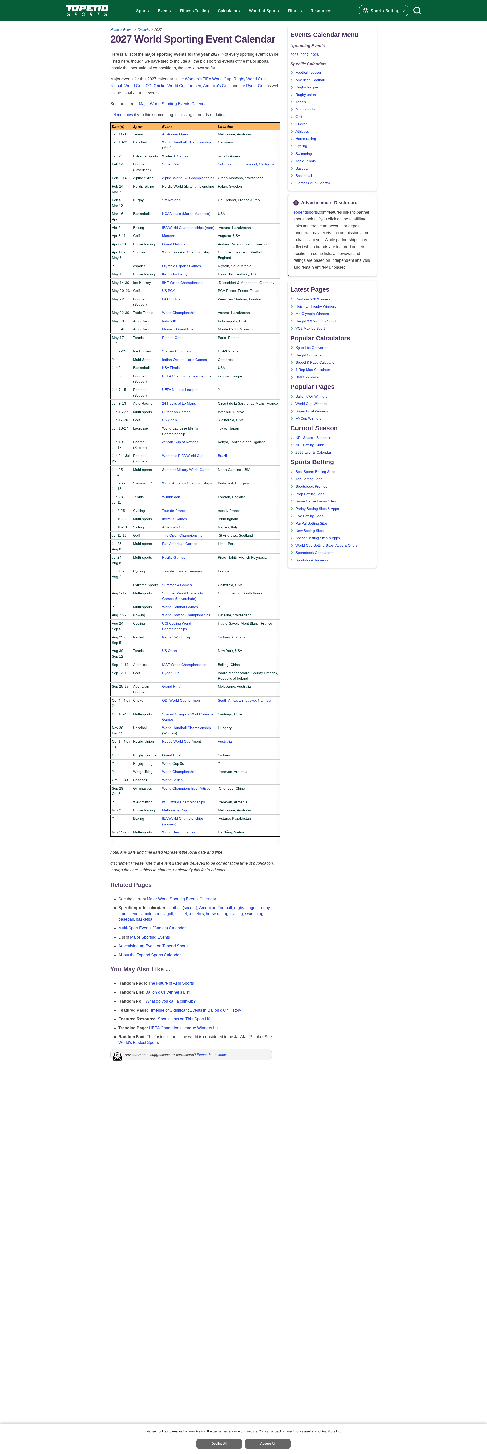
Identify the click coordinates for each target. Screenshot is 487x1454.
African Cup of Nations (180, 442)
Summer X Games (177, 585)
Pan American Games (179, 544)
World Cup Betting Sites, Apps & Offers (326, 545)
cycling (236, 913)
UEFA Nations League (179, 390)
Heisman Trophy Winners (315, 306)
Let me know (121, 115)
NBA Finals (171, 368)
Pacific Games (173, 557)
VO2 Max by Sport (310, 328)
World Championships (179, 772)
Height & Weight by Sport (315, 321)
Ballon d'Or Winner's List (167, 992)
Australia (225, 741)
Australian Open (175, 134)
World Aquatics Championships (187, 483)
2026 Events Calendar (313, 452)
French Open (172, 337)
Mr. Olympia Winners (312, 314)
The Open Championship (182, 535)
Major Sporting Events (150, 937)
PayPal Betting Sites (311, 523)
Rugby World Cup (249, 79)
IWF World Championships (183, 802)
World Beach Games (178, 832)
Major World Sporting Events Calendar (173, 104)
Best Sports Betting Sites (315, 472)
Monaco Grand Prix (177, 329)
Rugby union (305, 95)
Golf (298, 117)
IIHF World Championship (182, 283)
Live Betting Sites (309, 516)
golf (170, 913)
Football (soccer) (309, 72)
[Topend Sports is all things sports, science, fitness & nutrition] (87, 10)
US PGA (168, 291)
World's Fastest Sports (138, 1042)
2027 (305, 55)
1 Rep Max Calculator (312, 370)
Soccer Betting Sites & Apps (317, 538)
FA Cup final (171, 299)
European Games (176, 412)
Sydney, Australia (231, 637)
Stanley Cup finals (176, 351)
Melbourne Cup (174, 810)
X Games (180, 156)
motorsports (154, 913)
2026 (294, 55)
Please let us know (212, 1055)
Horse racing (305, 139)
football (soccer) (182, 908)
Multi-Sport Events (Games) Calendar (152, 928)
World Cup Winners (311, 404)
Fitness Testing (194, 10)
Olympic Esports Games (181, 266)
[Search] (417, 10)
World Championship (179, 313)
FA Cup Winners (308, 418)
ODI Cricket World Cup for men (173, 86)
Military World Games (194, 470)
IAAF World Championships (184, 665)
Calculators (229, 10)
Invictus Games (174, 519)
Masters (168, 236)
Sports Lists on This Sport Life (185, 1019)
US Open (169, 420)
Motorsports (305, 109)
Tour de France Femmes (182, 571)
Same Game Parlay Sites (315, 501)
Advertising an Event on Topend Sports (153, 946)
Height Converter (309, 355)
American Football (215, 908)
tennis (136, 913)
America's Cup (216, 86)
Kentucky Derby (174, 274)
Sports (142, 10)
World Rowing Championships (186, 615)
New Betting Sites (309, 531)
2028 (315, 55)
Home (114, 30)
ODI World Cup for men (181, 700)
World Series (172, 780)
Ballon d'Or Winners (311, 396)
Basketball (303, 176)
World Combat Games (180, 607)
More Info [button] (334, 1431)
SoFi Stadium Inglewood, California (246, 164)
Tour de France (174, 511)
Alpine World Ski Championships (188, 178)
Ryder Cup (256, 86)
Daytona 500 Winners (312, 299)
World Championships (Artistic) (187, 788)
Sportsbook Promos (311, 486)
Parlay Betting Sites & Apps (317, 509)
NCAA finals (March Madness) (186, 214)
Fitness (295, 10)
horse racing (217, 913)
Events (164, 10)
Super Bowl (171, 164)
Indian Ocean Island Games (184, 360)
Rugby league (306, 87)
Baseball (302, 168)
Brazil (222, 456)
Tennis (300, 102)
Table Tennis (305, 161)
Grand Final (171, 686)
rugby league (246, 908)
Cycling (301, 146)
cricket (181, 913)
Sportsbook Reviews (311, 560)
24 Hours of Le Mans (179, 403)
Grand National (174, 244)
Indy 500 (169, 321)
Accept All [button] (267, 1443)
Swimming (303, 154)
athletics (196, 913)
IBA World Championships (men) (188, 228)
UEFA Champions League (182, 376)
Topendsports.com (309, 212)
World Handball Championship (186, 142)
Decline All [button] (219, 1443)
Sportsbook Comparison (314, 553)
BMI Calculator (307, 377)
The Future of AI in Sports (171, 983)
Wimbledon (171, 497)
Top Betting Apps (308, 479)
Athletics (302, 131)
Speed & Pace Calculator (315, 362)
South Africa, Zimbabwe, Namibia (244, 700)
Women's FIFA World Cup (208, 79)
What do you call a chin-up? (171, 1001)
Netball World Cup (127, 86)
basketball (145, 919)
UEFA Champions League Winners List (184, 1028)
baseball (126, 919)
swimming (254, 913)
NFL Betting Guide (310, 445)
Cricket (301, 124)
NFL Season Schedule (313, 438)
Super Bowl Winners (311, 411)
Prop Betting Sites (309, 494)
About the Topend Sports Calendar (149, 955)
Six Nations (171, 200)
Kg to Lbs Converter (311, 348)
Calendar (143, 30)
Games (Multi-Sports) (312, 183)
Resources (321, 10)
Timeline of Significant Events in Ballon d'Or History (195, 1010)
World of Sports (264, 10)
